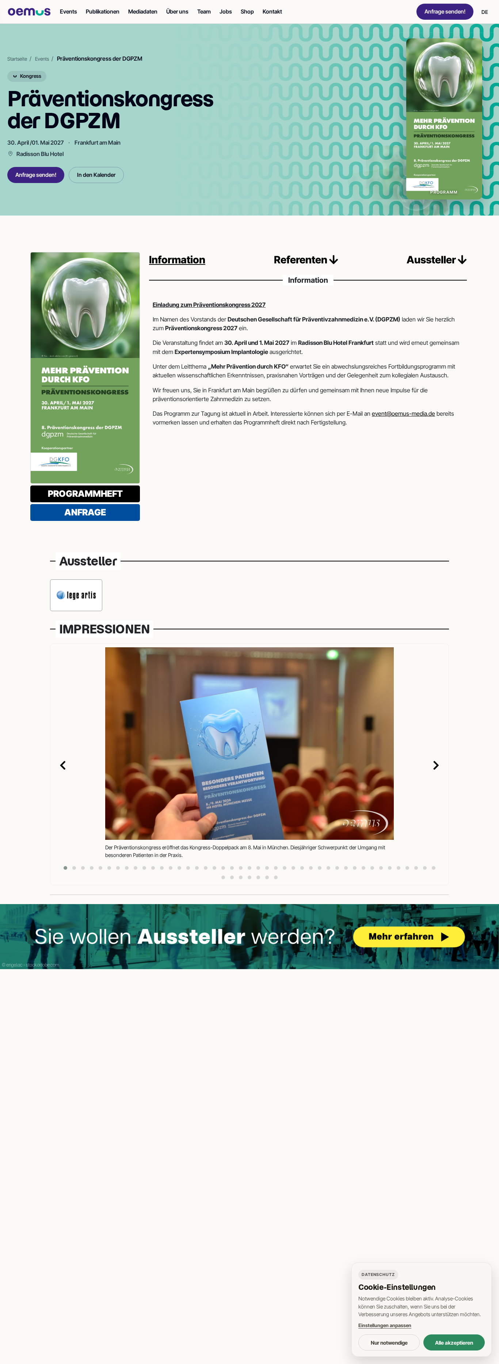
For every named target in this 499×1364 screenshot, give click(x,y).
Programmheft (85, 493)
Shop (247, 11)
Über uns (177, 11)
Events (68, 11)
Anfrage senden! (444, 11)
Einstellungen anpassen (384, 1325)
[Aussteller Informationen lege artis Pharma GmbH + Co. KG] (76, 595)
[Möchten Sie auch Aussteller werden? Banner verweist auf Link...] (249, 936)
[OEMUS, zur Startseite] (29, 12)
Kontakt (272, 11)
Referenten (301, 260)
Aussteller (432, 260)
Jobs (226, 11)
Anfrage (85, 512)
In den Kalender (96, 174)
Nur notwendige (389, 1343)
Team (204, 11)
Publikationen (102, 11)
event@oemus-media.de (403, 413)
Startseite (17, 59)
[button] (65, 868)
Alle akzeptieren (454, 1343)
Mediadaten (142, 11)
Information (177, 260)
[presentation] (63, 766)
